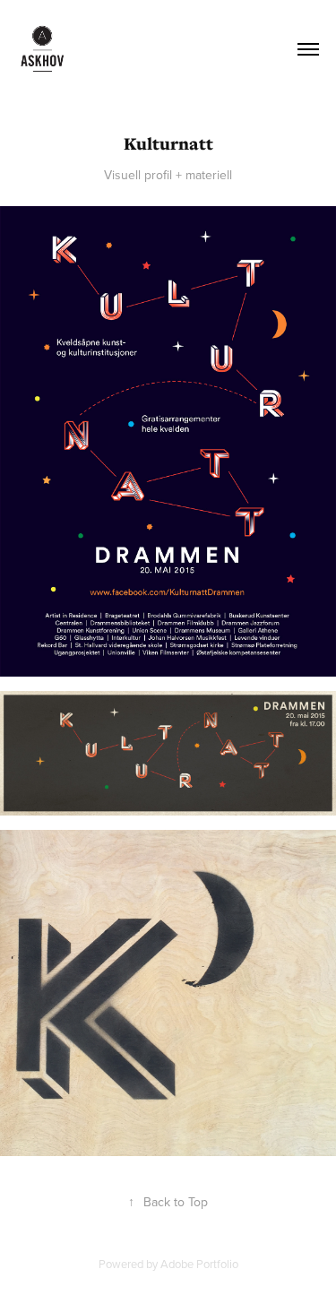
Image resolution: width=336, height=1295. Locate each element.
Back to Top (168, 1202)
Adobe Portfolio (199, 1264)
